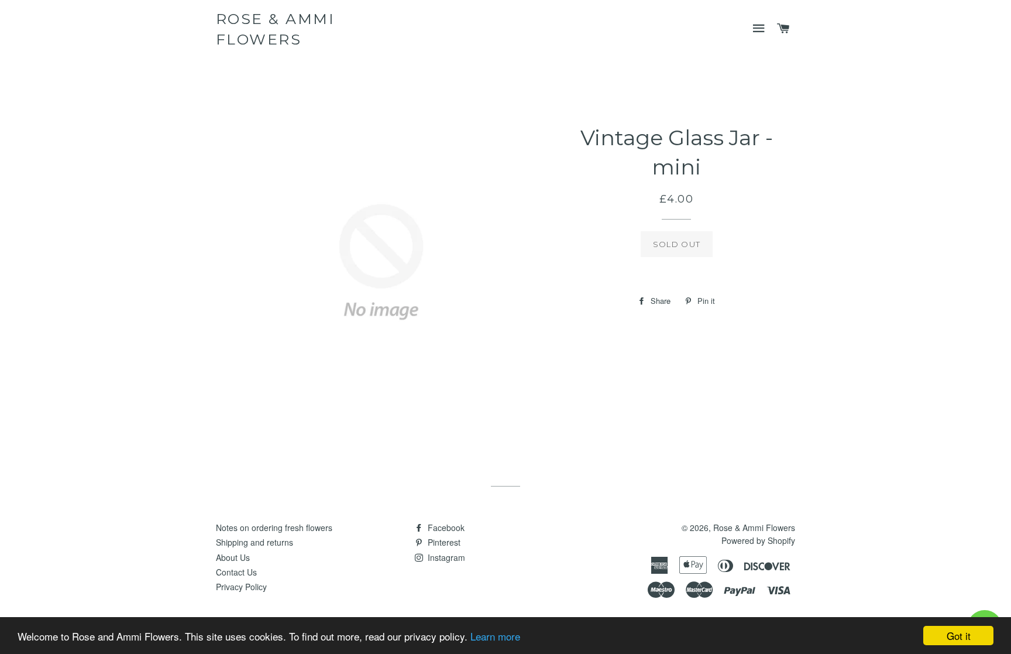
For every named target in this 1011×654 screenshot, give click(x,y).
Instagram (445, 557)
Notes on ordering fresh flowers (274, 527)
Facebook (445, 527)
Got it (959, 635)
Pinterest (442, 542)
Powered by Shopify (758, 540)
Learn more (495, 636)
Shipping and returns (254, 542)
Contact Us (236, 572)
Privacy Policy (241, 587)
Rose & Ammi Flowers (275, 29)
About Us (233, 557)
